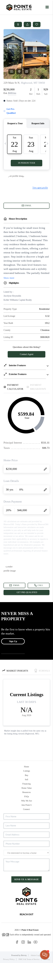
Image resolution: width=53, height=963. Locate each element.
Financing (26, 784)
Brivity (24, 955)
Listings (26, 771)
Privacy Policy (9, 959)
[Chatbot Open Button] (44, 954)
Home (26, 767)
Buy (26, 775)
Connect (26, 809)
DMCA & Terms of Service (29, 959)
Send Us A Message (26, 879)
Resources (26, 792)
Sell (26, 779)
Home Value (26, 788)
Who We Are (26, 801)
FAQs (26, 796)
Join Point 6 (26, 805)
